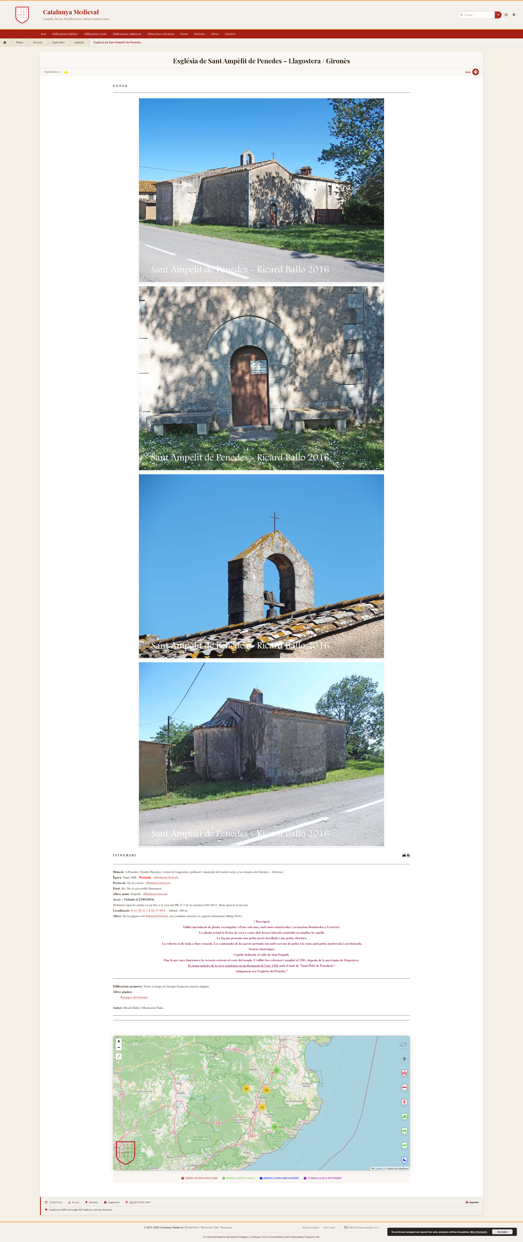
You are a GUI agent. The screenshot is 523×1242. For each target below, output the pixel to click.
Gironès (37, 42)
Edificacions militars (65, 34)
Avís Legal (329, 1227)
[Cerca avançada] (506, 14)
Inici (43, 34)
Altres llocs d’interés (161, 34)
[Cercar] (498, 14)
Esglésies (88, 1209)
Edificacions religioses (127, 34)
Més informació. (478, 1231)
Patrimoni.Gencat (166, 877)
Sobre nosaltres (310, 1227)
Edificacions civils (95, 34)
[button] (275, 1127)
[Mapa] (513, 14)
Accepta (502, 1232)
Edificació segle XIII (71, 1209)
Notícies (199, 34)
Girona (98, 1209)
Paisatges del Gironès (134, 997)
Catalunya (54, 1209)
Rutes (184, 34)
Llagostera (58, 42)
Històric (230, 34)
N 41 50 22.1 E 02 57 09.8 (147, 910)
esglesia (79, 42)
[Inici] (5, 42)
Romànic (107, 1209)
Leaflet (378, 1168)
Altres (215, 34)
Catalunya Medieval (71, 12)
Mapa (19, 42)
